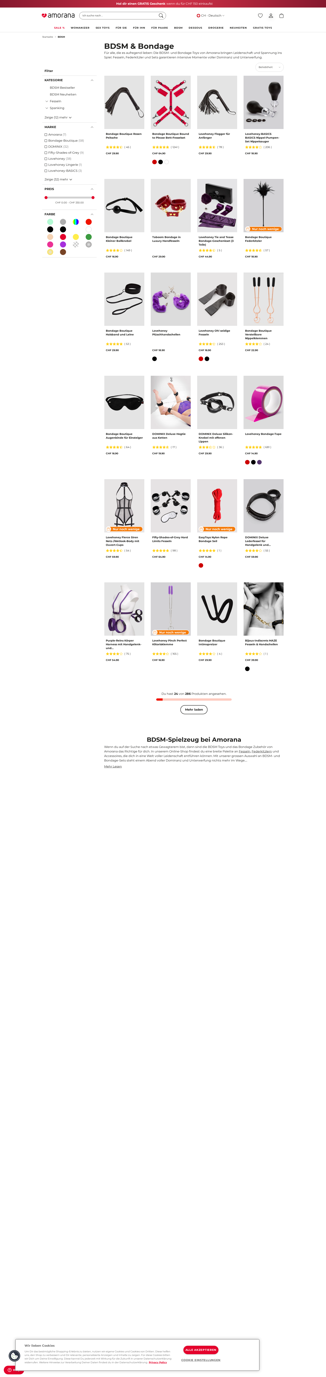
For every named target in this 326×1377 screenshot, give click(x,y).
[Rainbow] (76, 222)
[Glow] (50, 222)
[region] (137, 1355)
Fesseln (244, 751)
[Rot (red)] (63, 237)
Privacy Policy (158, 1362)
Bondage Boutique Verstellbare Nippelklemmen (258, 334)
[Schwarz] (50, 229)
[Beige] (50, 237)
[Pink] (50, 244)
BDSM (61, 36)
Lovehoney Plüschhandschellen (166, 332)
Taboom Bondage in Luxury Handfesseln (166, 239)
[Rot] (89, 222)
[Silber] (89, 244)
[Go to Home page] (58, 16)
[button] (14, 1356)
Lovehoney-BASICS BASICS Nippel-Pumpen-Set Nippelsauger (262, 137)
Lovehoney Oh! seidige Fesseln (214, 332)
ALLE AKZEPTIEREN (201, 1350)
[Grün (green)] (89, 237)
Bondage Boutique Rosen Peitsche (124, 135)
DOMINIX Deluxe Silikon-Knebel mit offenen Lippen (216, 437)
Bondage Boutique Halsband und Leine (120, 332)
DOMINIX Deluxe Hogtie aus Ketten (169, 435)
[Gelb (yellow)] (76, 237)
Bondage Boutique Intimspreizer (212, 642)
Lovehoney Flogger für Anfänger (214, 135)
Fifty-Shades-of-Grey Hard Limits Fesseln (170, 539)
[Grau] (63, 222)
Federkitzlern (262, 751)
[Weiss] (89, 229)
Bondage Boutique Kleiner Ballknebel (119, 239)
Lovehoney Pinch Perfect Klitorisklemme (169, 642)
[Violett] (259, 462)
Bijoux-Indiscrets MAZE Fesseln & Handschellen (261, 642)
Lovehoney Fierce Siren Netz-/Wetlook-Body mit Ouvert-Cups (122, 541)
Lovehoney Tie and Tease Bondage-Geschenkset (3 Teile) (216, 240)
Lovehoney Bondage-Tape (263, 434)
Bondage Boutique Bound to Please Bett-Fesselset (170, 135)
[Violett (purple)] (63, 244)
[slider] (46, 197)
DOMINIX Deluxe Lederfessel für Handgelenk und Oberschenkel (257, 541)
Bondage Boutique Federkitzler (258, 239)
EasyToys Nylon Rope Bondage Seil (213, 539)
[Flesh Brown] (63, 252)
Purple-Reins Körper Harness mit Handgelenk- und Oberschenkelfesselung (123, 644)
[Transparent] (76, 229)
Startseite (47, 36)
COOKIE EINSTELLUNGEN (201, 1360)
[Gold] (50, 252)
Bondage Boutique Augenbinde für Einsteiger (124, 435)
